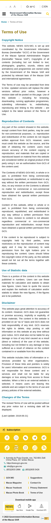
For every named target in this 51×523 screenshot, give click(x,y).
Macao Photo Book (15, 493)
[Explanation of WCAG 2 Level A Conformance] (45, 518)
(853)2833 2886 (13, 470)
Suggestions (36, 478)
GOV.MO (10, 478)
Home (4, 22)
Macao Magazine (14, 483)
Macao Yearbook (14, 488)
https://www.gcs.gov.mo (17, 463)
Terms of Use (36, 493)
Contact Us (35, 483)
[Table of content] (3, 14)
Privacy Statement (38, 488)
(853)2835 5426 (32, 470)
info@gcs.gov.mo (14, 466)
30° (32, 6)
